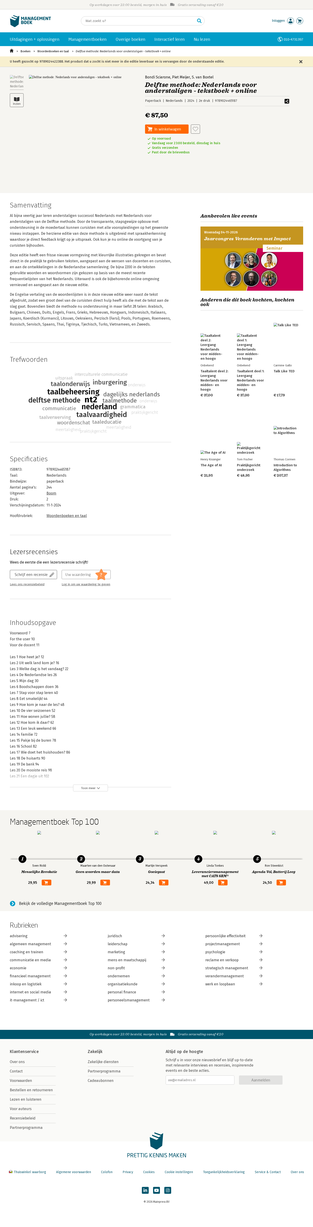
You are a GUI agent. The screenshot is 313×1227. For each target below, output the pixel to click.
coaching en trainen (26, 952)
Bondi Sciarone (157, 77)
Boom (51, 493)
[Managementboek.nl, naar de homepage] (30, 26)
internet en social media (30, 992)
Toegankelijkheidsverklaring (224, 1172)
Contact (16, 1071)
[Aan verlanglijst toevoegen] (195, 129)
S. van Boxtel (203, 77)
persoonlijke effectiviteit (225, 936)
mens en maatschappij (127, 960)
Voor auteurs (21, 1109)
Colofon (107, 1172)
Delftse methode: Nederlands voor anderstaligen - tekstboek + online (123, 51)
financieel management (30, 976)
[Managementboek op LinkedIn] (145, 1190)
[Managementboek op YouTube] (156, 1190)
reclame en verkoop (222, 960)
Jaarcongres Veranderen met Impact (247, 239)
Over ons (17, 1062)
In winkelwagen (167, 129)
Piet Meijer (181, 77)
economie (18, 968)
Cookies (149, 1172)
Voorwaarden (21, 1080)
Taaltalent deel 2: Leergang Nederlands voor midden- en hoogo (214, 380)
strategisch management (226, 968)
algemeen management (30, 944)
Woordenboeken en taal (53, 51)
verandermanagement (224, 976)
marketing (116, 952)
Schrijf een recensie (31, 574)
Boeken (25, 51)
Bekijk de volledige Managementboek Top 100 (60, 903)
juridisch (115, 936)
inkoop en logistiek (25, 984)
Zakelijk (95, 1051)
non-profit (116, 968)
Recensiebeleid (23, 1118)
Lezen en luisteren (25, 1099)
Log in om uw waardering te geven (86, 584)
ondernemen (119, 976)
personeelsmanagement (129, 1000)
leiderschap (117, 944)
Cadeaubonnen (101, 1080)
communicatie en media (30, 960)
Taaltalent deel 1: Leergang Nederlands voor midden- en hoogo (250, 380)
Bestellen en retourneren (31, 1090)
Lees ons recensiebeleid (27, 584)
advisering (18, 936)
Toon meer (88, 788)
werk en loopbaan (220, 984)
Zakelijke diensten (103, 1062)
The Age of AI (211, 465)
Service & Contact (268, 1172)
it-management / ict (27, 1000)
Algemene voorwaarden (73, 1172)
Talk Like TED (284, 371)
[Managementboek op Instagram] (167, 1190)
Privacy (128, 1172)
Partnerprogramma (26, 1127)
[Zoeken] (199, 20)
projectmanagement (222, 944)
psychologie (215, 952)
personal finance (122, 992)
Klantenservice (24, 1051)
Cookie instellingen (179, 1172)
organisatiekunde (122, 984)
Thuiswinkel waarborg (30, 1172)
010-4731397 (293, 39)
